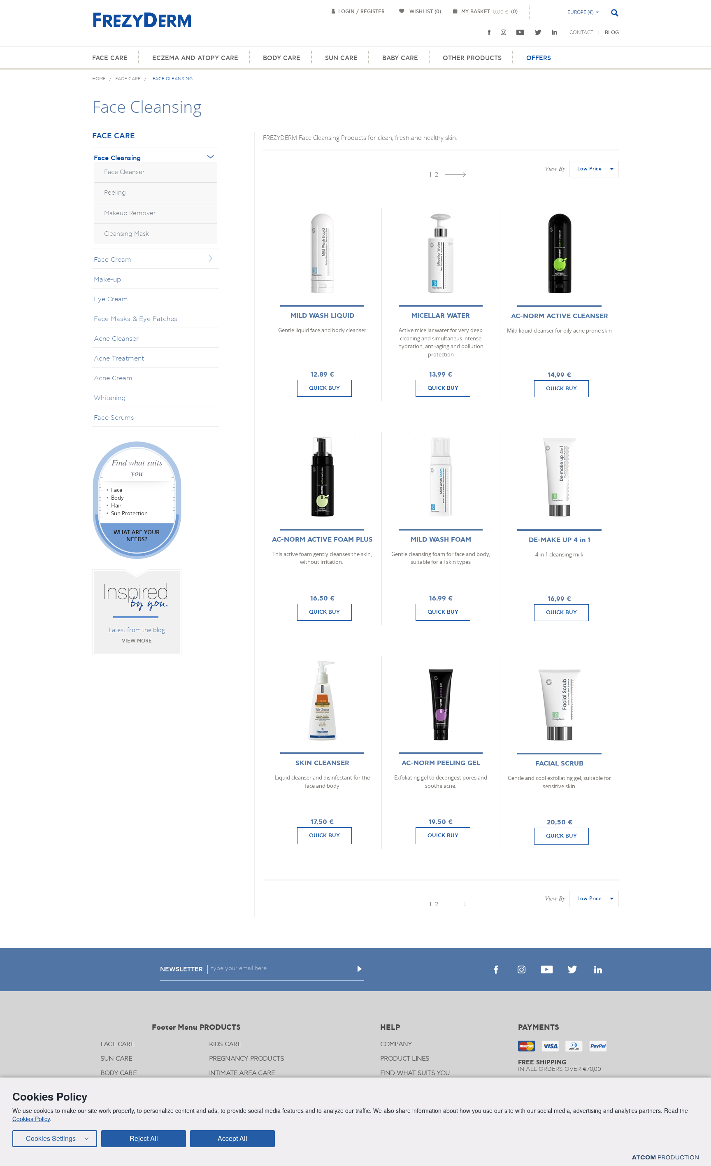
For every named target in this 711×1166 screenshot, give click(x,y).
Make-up (107, 279)
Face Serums (114, 417)
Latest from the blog (137, 630)
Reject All (144, 1138)
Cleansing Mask (126, 233)
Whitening (109, 398)
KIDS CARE (225, 1044)
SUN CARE (341, 58)
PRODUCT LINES (405, 1059)
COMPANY (396, 1044)
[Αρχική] (142, 24)
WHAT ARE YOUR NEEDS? (137, 535)
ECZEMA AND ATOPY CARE (195, 58)
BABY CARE (400, 58)
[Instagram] (503, 32)
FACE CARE (110, 58)
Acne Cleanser (116, 338)
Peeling (115, 192)
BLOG (612, 33)
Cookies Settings (51, 1138)
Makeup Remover (130, 213)
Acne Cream (113, 378)
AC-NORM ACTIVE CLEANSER (559, 316)
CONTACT (581, 32)
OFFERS (538, 58)
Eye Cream (111, 299)
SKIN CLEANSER (322, 763)
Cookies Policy (31, 1119)
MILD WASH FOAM (441, 539)
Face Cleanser (124, 172)
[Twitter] (538, 32)
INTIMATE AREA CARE (242, 1073)
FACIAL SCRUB (559, 763)
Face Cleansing (117, 158)
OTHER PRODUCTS (472, 58)
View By (555, 168)
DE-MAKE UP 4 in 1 (559, 540)
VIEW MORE (137, 641)
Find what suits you (137, 467)
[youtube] (520, 32)
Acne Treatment (119, 358)
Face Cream (112, 259)
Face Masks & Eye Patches (135, 319)
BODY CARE (281, 58)
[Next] (455, 174)
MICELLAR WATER (440, 316)
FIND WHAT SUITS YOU (415, 1073)
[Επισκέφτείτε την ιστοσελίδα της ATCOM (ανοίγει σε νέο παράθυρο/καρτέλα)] (665, 1157)
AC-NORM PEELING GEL (441, 763)
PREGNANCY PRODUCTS (246, 1059)
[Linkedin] (554, 32)
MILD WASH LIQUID (322, 316)
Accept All (232, 1138)
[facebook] (489, 32)
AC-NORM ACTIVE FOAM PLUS (322, 539)
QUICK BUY (324, 388)
